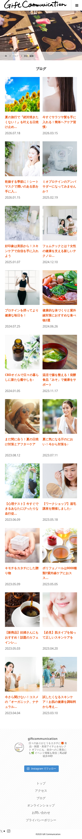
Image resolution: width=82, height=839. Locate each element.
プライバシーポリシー (41, 820)
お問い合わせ (41, 812)
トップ (41, 783)
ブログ (41, 798)
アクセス (41, 790)
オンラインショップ (41, 805)
